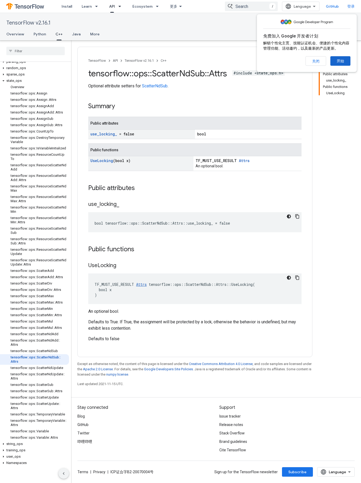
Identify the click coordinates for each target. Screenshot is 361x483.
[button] (34, 62)
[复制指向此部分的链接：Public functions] (139, 250)
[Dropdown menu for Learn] (98, 6)
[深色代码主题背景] (289, 216)
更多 (173, 6)
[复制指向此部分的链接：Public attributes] (140, 188)
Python (40, 34)
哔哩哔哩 (84, 441)
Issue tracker (230, 416)
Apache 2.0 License (98, 369)
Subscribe (297, 472)
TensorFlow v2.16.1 (28, 23)
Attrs (244, 160)
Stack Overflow (232, 433)
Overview (15, 34)
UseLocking (101, 160)
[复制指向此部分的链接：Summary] (120, 106)
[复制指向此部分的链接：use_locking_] (124, 204)
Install (67, 6)
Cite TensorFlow (232, 450)
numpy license (117, 374)
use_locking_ (103, 133)
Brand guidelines (233, 441)
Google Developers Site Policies (168, 369)
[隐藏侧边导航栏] (63, 473)
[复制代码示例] (297, 216)
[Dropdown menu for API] (121, 6)
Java (76, 34)
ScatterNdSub (155, 85)
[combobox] (251, 6)
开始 (340, 61)
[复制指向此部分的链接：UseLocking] (121, 266)
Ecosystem (142, 6)
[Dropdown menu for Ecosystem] (158, 6)
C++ (59, 34)
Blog (81, 416)
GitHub (332, 6)
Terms (82, 472)
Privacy (99, 472)
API (112, 6)
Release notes (231, 425)
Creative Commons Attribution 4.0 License (221, 364)
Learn (87, 6)
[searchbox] (35, 51)
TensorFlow (97, 61)
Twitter (83, 433)
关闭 (316, 61)
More (95, 34)
